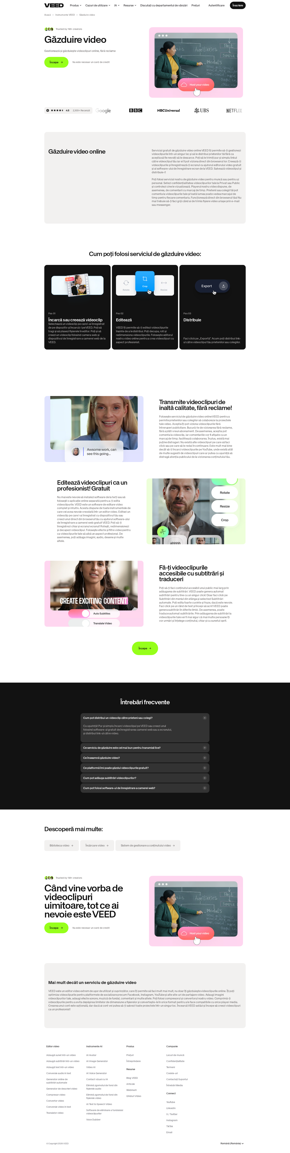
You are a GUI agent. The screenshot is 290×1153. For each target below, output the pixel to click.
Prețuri (195, 5)
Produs (74, 5)
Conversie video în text (58, 1106)
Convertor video (55, 1100)
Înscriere (238, 5)
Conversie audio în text (58, 1073)
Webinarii (131, 1090)
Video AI (90, 1067)
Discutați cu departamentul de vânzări (163, 5)
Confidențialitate (175, 1061)
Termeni (170, 1067)
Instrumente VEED (65, 14)
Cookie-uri (172, 1073)
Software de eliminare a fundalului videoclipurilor (104, 1112)
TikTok (169, 1126)
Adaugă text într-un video (60, 1067)
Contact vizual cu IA (97, 1079)
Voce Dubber (93, 1119)
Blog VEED (132, 1077)
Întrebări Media (174, 1085)
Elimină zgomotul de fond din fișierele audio (101, 1087)
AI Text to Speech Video (99, 1104)
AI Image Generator (97, 1061)
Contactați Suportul (177, 1079)
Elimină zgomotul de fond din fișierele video (101, 1096)
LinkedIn (171, 1108)
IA (115, 5)
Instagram (172, 1120)
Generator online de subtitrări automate (57, 1081)
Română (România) (231, 1143)
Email (169, 1132)
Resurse (129, 5)
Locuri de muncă (175, 1055)
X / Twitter (171, 1114)
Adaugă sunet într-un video (61, 1055)
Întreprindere (133, 1061)
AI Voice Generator (96, 1073)
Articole (130, 1084)
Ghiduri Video (133, 1096)
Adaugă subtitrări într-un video (62, 1061)
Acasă (47, 14)
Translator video (54, 1112)
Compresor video (55, 1094)
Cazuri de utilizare (96, 5)
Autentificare (216, 5)
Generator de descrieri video (61, 1088)
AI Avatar (91, 1055)
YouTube (170, 1102)
